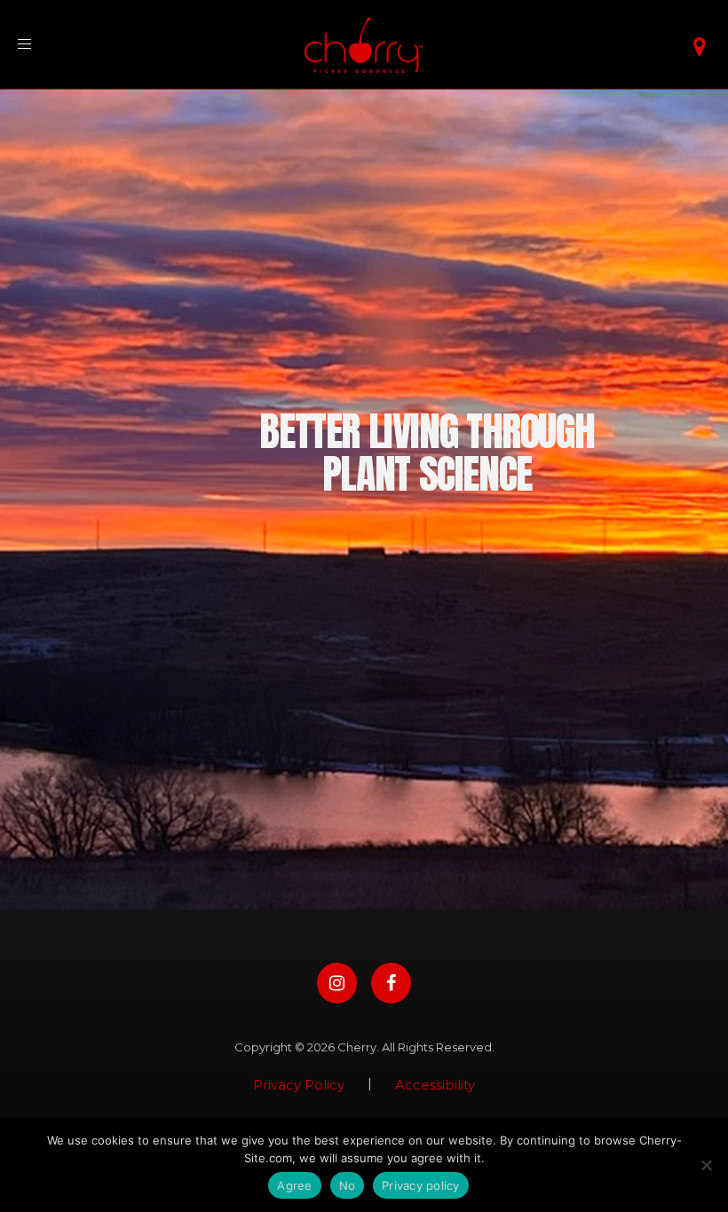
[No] (706, 1165)
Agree (294, 1185)
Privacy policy (421, 1185)
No (347, 1185)
